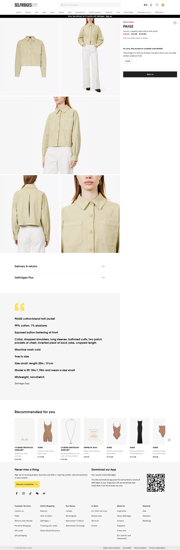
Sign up (109, 16)
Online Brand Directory (50, 530)
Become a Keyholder (25, 484)
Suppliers (121, 526)
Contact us (19, 511)
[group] (90, 440)
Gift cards (19, 530)
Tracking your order (48, 526)
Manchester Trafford (75, 521)
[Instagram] (23, 495)
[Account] (151, 4)
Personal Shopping (23, 526)
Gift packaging (21, 535)
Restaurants (96, 516)
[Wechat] (37, 495)
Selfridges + (45, 521)
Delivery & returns (26, 266)
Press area (121, 530)
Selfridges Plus (24, 277)
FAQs (17, 516)
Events (94, 526)
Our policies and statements (124, 536)
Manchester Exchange (75, 526)
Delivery (43, 511)
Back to (150, 74)
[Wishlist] (157, 4)
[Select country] (145, 4)
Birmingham (71, 516)
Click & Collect (46, 516)
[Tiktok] (30, 495)
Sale (144, 511)
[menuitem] (19, 12)
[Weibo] (44, 495)
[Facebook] (17, 495)
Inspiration (121, 511)
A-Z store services (99, 511)
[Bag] (162, 4)
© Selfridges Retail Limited (23, 548)
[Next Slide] (169, 440)
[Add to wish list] (175, 23)
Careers (120, 521)
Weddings (147, 521)
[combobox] (92, 5)
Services (95, 521)
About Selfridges (124, 516)
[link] (24, 454)
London (69, 511)
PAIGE (128, 26)
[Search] (62, 4)
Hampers (146, 516)
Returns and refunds (23, 521)
